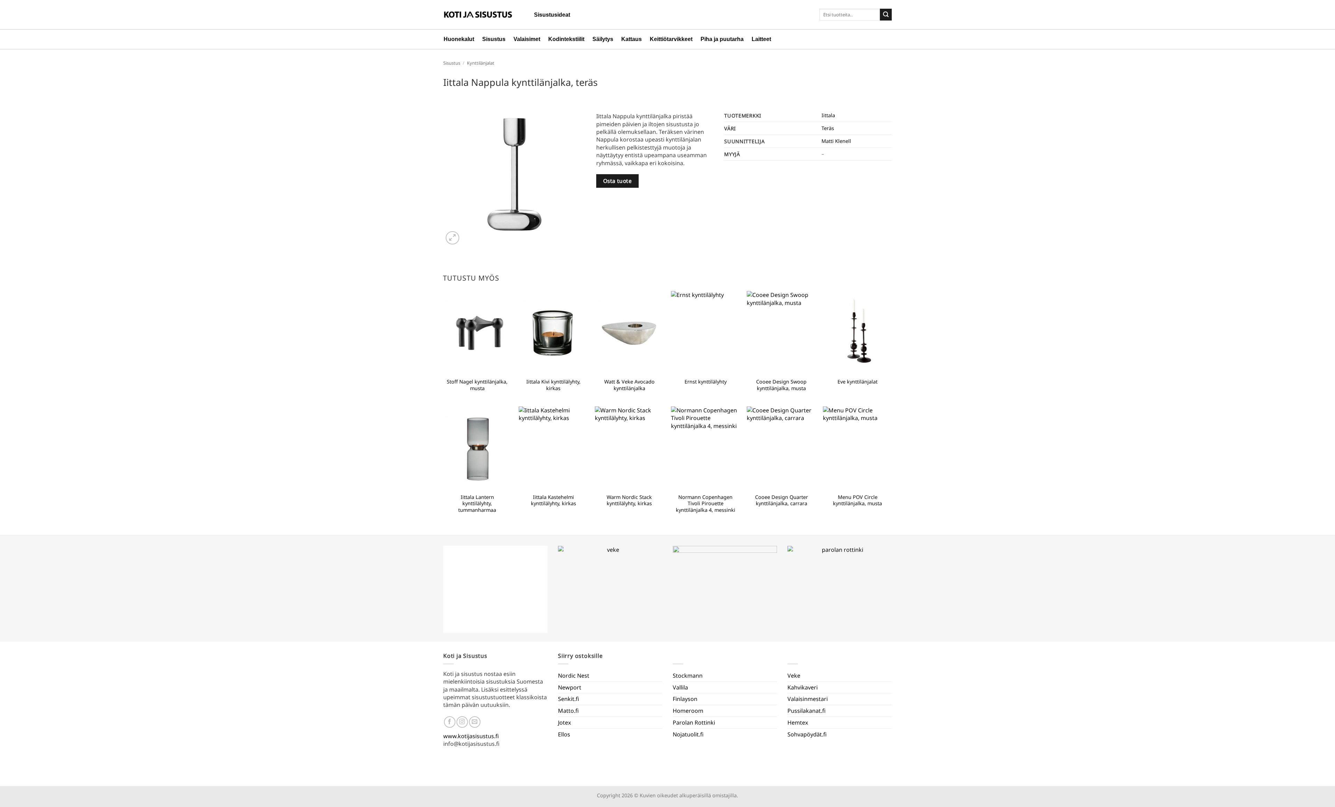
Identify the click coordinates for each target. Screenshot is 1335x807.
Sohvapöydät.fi (807, 734)
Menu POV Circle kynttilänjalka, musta (857, 500)
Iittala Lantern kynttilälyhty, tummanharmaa (477, 503)
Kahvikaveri (802, 687)
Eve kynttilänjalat (857, 382)
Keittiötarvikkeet (671, 39)
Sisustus (493, 39)
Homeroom (688, 711)
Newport (569, 687)
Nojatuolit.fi (688, 734)
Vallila (680, 687)
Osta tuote (617, 181)
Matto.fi (568, 711)
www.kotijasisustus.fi (471, 736)
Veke (793, 675)
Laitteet (761, 39)
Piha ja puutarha (722, 39)
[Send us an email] (474, 722)
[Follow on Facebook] (449, 722)
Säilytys (602, 39)
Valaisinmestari (807, 699)
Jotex (564, 722)
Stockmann (688, 675)
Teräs (828, 128)
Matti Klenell (836, 141)
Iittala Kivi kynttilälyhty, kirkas (553, 385)
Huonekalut (459, 39)
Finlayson (685, 699)
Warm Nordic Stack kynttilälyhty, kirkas (629, 500)
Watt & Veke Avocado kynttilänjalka (629, 385)
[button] (452, 238)
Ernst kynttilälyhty (706, 382)
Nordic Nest (573, 675)
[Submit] (886, 15)
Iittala (828, 115)
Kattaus (631, 39)
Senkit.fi (568, 699)
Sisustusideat (552, 15)
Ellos (564, 734)
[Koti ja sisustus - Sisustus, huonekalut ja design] (478, 14)
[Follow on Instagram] (462, 722)
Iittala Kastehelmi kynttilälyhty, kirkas (553, 500)
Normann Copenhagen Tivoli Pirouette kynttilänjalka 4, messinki (705, 503)
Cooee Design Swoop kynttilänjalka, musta (781, 385)
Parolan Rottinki (694, 722)
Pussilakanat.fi (806, 711)
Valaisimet (526, 39)
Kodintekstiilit (566, 39)
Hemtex (797, 722)
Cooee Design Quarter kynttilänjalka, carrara (781, 500)
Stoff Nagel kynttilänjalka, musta (477, 385)
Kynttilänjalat (480, 63)
